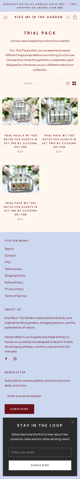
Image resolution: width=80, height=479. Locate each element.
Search (9, 249)
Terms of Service (16, 296)
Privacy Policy (14, 289)
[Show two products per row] (74, 83)
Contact (10, 255)
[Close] (72, 422)
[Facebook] (6, 358)
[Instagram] (15, 358)
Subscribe (40, 465)
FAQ (7, 262)
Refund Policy (14, 282)
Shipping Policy (15, 275)
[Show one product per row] (68, 83)
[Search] (68, 17)
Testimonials (13, 269)
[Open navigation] (5, 17)
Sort (29, 83)
